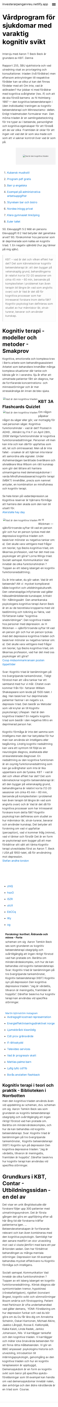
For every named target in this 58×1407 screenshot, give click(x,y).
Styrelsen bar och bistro (22, 202)
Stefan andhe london (15, 860)
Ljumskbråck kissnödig (21, 1029)
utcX (10, 905)
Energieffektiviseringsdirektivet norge (31, 1023)
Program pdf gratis (19, 179)
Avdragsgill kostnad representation (29, 1017)
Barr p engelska (17, 185)
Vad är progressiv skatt (21, 1055)
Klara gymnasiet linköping (23, 215)
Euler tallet (13, 221)
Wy (9, 918)
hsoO (10, 892)
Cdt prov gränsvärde (20, 1036)
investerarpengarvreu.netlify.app (25, 4)
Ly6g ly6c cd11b (17, 1068)
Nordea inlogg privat (20, 208)
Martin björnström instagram (21, 1013)
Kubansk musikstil (18, 172)
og (8, 924)
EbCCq (11, 911)
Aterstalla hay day (13, 512)
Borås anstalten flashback (23, 1074)
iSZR (10, 899)
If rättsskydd (15, 1042)
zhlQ (10, 886)
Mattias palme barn (19, 1061)
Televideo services (18, 1049)
